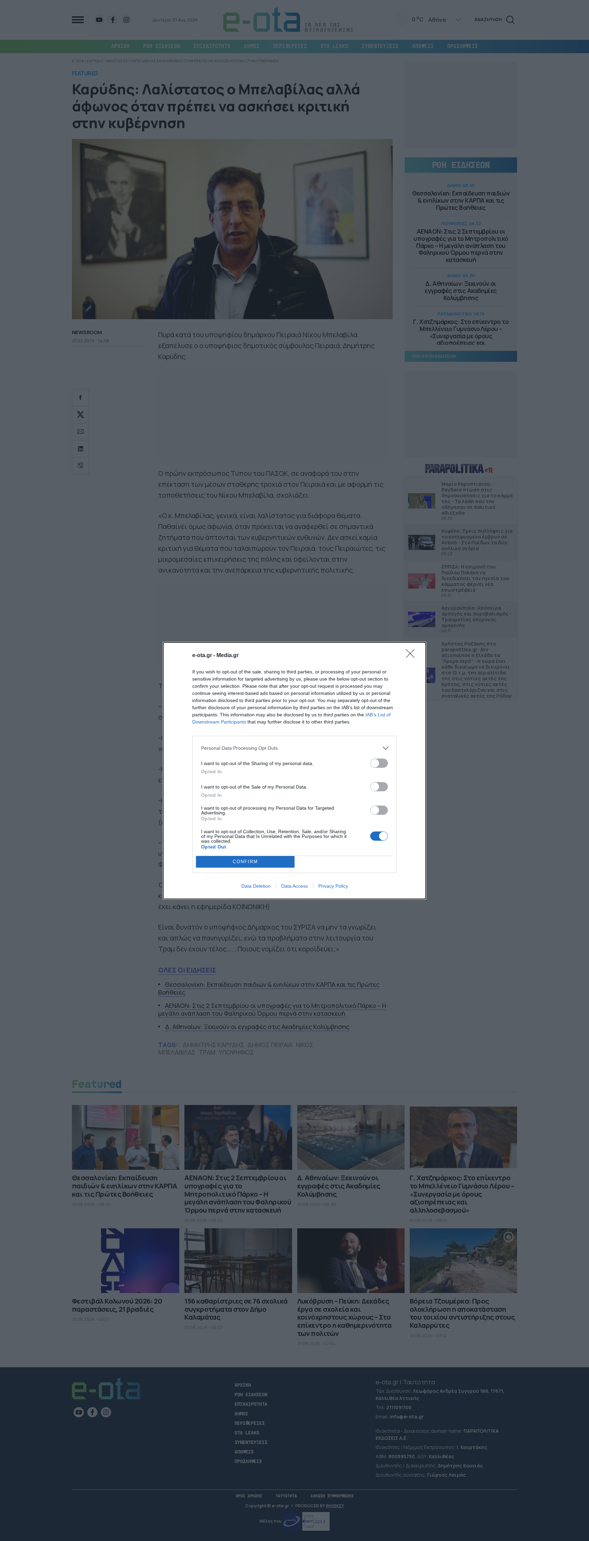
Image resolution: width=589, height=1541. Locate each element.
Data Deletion (256, 886)
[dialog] (294, 770)
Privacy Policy (333, 886)
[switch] (379, 763)
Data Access (294, 886)
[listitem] (294, 748)
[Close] (412, 655)
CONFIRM (245, 861)
